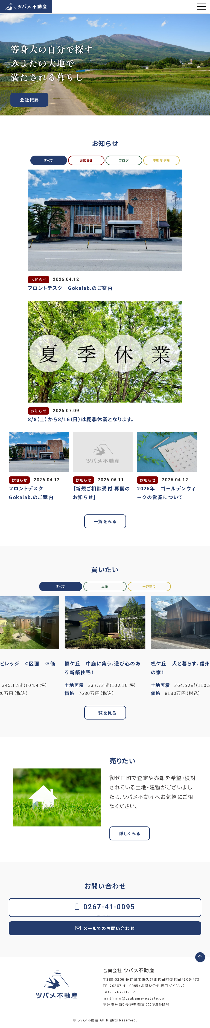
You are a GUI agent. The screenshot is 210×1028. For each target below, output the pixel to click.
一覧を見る (105, 712)
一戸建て (149, 586)
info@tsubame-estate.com (140, 998)
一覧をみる (105, 521)
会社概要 (29, 99)
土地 (104, 586)
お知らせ (86, 160)
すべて (48, 160)
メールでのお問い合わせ (109, 928)
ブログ (124, 160)
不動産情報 (161, 160)
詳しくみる (130, 833)
